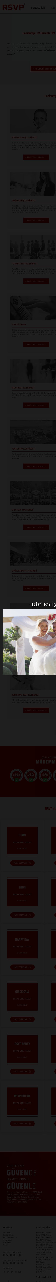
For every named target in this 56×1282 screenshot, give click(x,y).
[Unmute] (11, 671)
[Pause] (6, 671)
